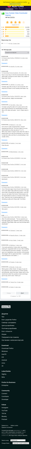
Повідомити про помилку (10, 337)
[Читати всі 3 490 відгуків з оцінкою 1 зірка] (14, 36)
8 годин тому (24, 58)
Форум (4, 334)
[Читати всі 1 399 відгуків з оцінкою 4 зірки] (14, 29)
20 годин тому (23, 72)
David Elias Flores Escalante (10, 72)
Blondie (12, 267)
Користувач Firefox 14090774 (11, 170)
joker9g (12, 66)
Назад (9, 293)
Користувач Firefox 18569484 (11, 187)
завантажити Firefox (15, 3)
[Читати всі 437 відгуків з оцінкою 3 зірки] (14, 31)
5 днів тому (23, 207)
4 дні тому (23, 187)
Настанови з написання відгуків (12, 340)
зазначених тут (18, 430)
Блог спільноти (7, 331)
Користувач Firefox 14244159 (11, 96)
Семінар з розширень (9, 322)
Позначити (4, 63)
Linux (3, 363)
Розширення (9, 8)
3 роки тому (16, 43)
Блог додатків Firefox (9, 319)
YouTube (4, 410)
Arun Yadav (13, 240)
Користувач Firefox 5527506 (11, 207)
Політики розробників (9, 328)
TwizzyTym (13, 282)
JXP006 (12, 84)
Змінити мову (5, 440)
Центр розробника (8, 325)
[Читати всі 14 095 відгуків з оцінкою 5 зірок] (14, 27)
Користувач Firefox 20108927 (11, 164)
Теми (16, 8)
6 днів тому (18, 262)
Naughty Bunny (14, 235)
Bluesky (4, 416)
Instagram (5, 407)
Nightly (4, 374)
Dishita (12, 17)
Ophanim (12, 230)
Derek (12, 287)
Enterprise (5, 385)
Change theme (5, 443)
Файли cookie (14, 425)
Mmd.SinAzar (13, 151)
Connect (4, 393)
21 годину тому (19, 84)
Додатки (5, 314)
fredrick (12, 143)
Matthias (12, 245)
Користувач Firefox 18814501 (11, 177)
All (2, 366)
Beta (3, 377)
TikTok (4, 413)
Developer (5, 399)
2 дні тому (18, 124)
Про (3, 317)
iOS (3, 357)
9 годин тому (18, 66)
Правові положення (7, 427)
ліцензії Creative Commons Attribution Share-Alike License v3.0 (14, 433)
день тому (23, 96)
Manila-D (12, 124)
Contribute (5, 396)
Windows (5, 351)
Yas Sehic (12, 105)
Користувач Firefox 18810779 (11, 119)
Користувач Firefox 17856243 (11, 58)
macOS (4, 354)
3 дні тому (23, 170)
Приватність (5, 425)
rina (11, 43)
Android (4, 360)
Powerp (12, 262)
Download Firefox (7, 348)
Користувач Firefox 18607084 (11, 217)
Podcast (4, 419)
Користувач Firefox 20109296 (11, 158)
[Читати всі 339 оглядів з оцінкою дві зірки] (14, 33)
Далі (22, 293)
